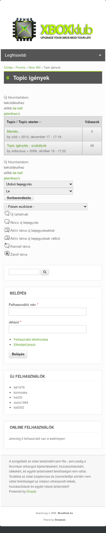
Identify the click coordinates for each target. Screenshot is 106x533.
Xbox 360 (34, 67)
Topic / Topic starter (22, 121)
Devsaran (60, 519)
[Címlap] (53, 39)
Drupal (31, 491)
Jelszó (15, 322)
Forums (20, 67)
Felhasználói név (23, 304)
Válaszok (92, 121)
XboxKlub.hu (65, 513)
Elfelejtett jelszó (25, 344)
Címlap (8, 67)
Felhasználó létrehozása (31, 339)
